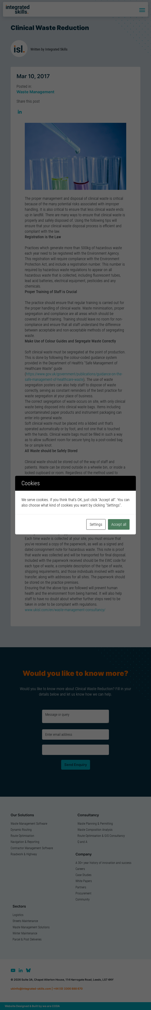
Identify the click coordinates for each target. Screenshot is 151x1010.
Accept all (118, 524)
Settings (96, 524)
